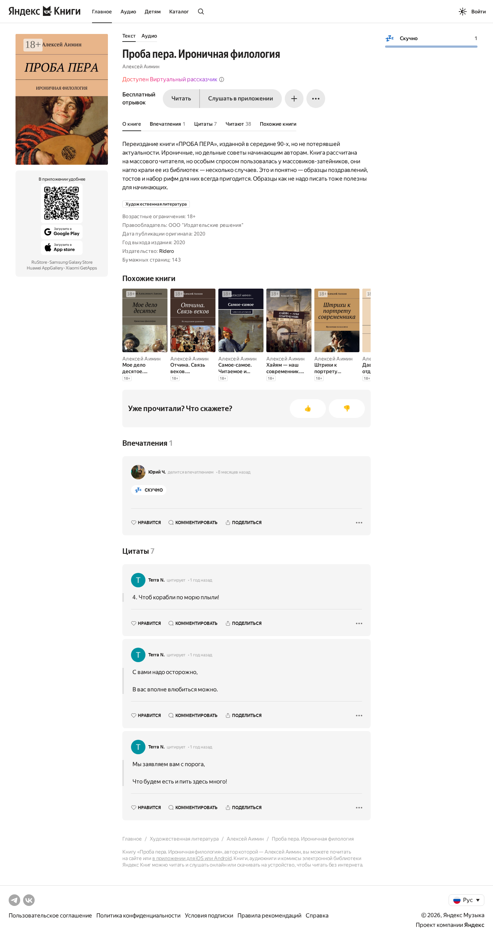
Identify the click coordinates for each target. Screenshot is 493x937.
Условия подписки (209, 915)
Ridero (166, 251)
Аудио (128, 11)
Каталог (179, 11)
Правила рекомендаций (269, 915)
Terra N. (156, 580)
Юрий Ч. (157, 472)
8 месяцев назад (234, 472)
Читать (181, 98)
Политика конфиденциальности (138, 915)
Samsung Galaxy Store (70, 262)
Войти (478, 11)
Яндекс (474, 924)
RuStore (39, 262)
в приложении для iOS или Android (192, 858)
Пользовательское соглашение (50, 915)
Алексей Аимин (141, 66)
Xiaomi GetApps (81, 268)
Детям (153, 11)
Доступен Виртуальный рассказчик (169, 79)
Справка (317, 915)
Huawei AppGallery (45, 268)
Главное (102, 11)
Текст (129, 36)
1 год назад (201, 580)
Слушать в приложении (240, 98)
